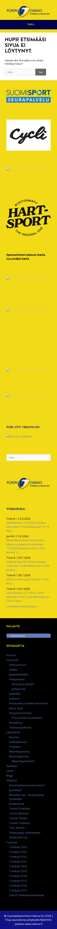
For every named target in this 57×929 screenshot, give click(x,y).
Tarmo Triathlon (19, 823)
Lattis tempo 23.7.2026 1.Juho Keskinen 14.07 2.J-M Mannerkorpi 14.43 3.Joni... (27, 597)
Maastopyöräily (19, 756)
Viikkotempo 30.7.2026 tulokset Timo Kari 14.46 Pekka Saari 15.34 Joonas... (27, 566)
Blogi (9, 775)
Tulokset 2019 (18, 871)
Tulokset (11, 842)
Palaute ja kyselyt (23, 684)
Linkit (9, 771)
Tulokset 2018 (18, 876)
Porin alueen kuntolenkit (27, 718)
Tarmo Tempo (18, 818)
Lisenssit (14, 698)
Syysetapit (15, 790)
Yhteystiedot (17, 679)
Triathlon (15, 747)
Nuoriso (14, 737)
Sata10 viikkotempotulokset (26, 895)
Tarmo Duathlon (19, 808)
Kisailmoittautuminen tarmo (27, 785)
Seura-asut (16, 708)
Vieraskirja (15, 722)
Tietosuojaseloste (20, 727)
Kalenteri (12, 766)
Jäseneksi (15, 693)
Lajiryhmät (13, 732)
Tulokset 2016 (18, 885)
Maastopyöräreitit (23, 761)
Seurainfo (12, 660)
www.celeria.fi (33, 924)
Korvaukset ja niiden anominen (28, 703)
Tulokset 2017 (18, 881)
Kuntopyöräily (18, 742)
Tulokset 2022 (18, 856)
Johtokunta (18, 689)
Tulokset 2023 (18, 852)
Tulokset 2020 (18, 866)
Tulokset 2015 (18, 890)
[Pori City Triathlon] (19, 436)
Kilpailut (11, 780)
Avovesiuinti (16, 804)
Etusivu (11, 655)
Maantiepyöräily (19, 751)
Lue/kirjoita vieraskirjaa (21, 606)
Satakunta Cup (18, 837)
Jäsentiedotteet (18, 674)
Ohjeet (13, 669)
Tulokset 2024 (18, 847)
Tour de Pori (17, 828)
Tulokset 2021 (18, 861)
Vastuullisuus (17, 665)
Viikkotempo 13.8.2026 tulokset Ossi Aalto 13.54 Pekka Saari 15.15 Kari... (27, 526)
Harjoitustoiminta (20, 713)
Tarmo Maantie (19, 813)
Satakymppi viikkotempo (24, 832)
